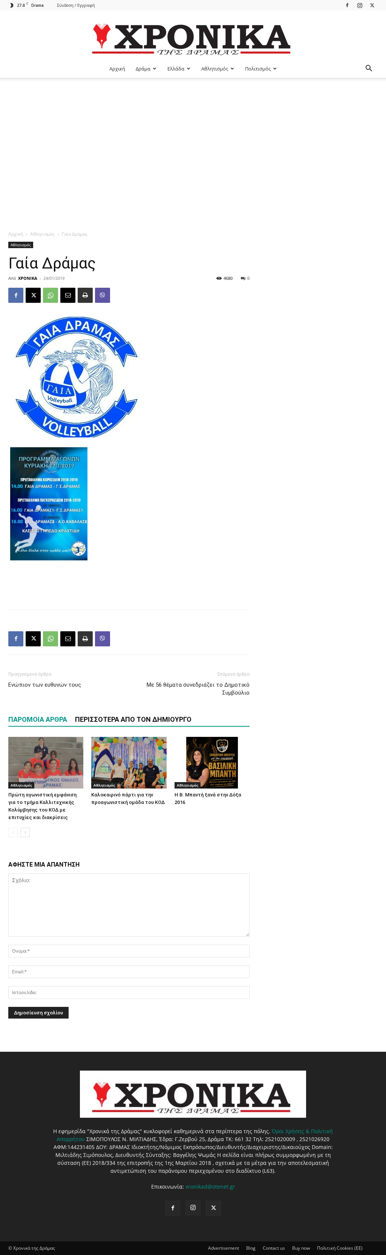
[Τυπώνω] (85, 295)
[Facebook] (347, 5)
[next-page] (25, 832)
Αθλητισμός (214, 68)
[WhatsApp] (50, 295)
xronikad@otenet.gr (210, 1186)
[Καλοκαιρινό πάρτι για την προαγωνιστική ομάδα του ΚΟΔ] (128, 763)
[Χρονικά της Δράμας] (193, 35)
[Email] (67, 295)
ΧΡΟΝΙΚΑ (27, 278)
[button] (369, 69)
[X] (372, 5)
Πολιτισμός (258, 68)
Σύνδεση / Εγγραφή (76, 5)
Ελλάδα (175, 68)
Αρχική (117, 68)
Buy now (301, 1248)
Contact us (274, 1248)
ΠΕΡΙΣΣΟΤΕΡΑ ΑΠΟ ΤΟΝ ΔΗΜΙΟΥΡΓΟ (133, 719)
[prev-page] (13, 832)
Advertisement (223, 1248)
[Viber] (102, 295)
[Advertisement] (193, 134)
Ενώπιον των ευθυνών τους (44, 684)
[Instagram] (359, 5)
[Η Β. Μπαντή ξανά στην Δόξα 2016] (212, 763)
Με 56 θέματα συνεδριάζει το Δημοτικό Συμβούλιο (198, 688)
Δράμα (143, 68)
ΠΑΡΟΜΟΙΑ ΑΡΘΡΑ (37, 719)
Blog (251, 1248)
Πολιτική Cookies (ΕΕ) (340, 1248)
